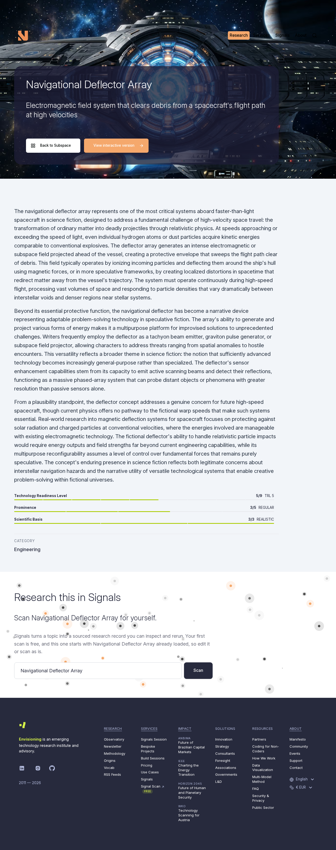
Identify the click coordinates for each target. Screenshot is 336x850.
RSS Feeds (112, 774)
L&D (218, 781)
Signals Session (154, 739)
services (149, 728)
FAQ (255, 788)
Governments (226, 774)
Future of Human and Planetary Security (192, 790)
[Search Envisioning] (314, 35)
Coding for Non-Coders (265, 748)
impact (185, 728)
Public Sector (263, 807)
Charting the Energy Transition (188, 768)
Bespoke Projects (148, 748)
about (296, 728)
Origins (110, 760)
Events (295, 753)
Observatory (114, 739)
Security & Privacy (260, 798)
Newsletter (113, 746)
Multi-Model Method (261, 779)
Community (299, 746)
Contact (296, 767)
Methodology (114, 753)
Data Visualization (262, 767)
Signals (147, 779)
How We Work (263, 758)
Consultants (225, 753)
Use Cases (150, 772)
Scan (198, 670)
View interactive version (113, 145)
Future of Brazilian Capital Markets (191, 745)
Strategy (222, 746)
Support (296, 760)
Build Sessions (153, 758)
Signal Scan (152, 788)
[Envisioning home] (23, 35)
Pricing (146, 765)
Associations (225, 767)
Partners (259, 739)
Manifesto (298, 739)
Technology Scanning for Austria (189, 813)
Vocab (109, 767)
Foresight (222, 760)
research (113, 728)
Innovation (223, 739)
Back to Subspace (55, 145)
